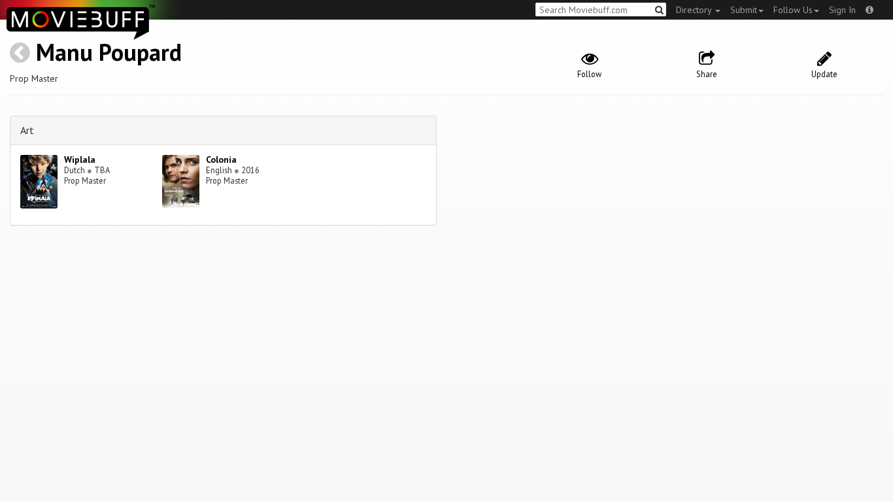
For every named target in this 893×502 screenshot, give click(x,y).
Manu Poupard (109, 52)
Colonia (221, 159)
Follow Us (793, 10)
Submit (743, 10)
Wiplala (79, 159)
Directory (695, 10)
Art (27, 130)
